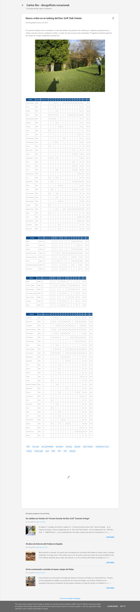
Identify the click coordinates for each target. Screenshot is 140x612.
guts (47, 451)
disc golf (36, 447)
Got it (123, 606)
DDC (28, 447)
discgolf (77, 447)
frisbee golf (39, 451)
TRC (65, 451)
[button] (113, 18)
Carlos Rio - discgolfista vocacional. (48, 5)
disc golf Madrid (47, 447)
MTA (53, 451)
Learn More (112, 606)
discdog (69, 447)
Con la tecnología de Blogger (70, 598)
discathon (59, 447)
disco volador (88, 447)
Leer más (110, 537)
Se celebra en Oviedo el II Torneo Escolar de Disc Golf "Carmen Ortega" (58, 518)
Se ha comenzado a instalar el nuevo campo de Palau (50, 569)
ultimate (72, 451)
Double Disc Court (102, 447)
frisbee (29, 451)
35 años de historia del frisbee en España (44, 544)
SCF (59, 451)
